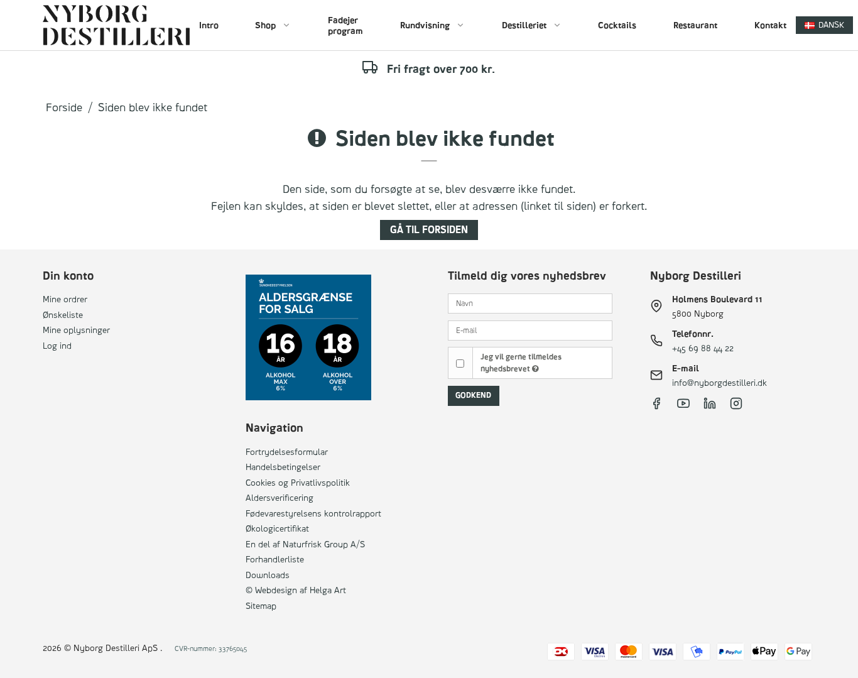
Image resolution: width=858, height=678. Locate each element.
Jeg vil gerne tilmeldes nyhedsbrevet (521, 362)
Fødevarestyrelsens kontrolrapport (313, 513)
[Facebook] (656, 406)
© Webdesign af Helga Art (296, 589)
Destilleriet (524, 24)
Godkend (473, 395)
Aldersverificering (279, 497)
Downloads (268, 574)
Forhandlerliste (275, 559)
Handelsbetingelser (283, 466)
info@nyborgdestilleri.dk (719, 382)
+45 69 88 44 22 (703, 347)
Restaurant (695, 24)
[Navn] (530, 302)
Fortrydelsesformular (287, 451)
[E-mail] (530, 329)
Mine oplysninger (76, 329)
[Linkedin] (709, 406)
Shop (265, 24)
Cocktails (617, 24)
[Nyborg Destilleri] (116, 25)
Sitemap (261, 605)
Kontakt (770, 24)
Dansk (831, 24)
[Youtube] (683, 406)
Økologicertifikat (277, 528)
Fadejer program (345, 25)
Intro (209, 24)
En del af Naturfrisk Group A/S (305, 544)
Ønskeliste (63, 314)
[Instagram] (736, 406)
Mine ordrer (65, 298)
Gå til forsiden (429, 230)
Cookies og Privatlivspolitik (298, 482)
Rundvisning (425, 24)
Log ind (57, 345)
